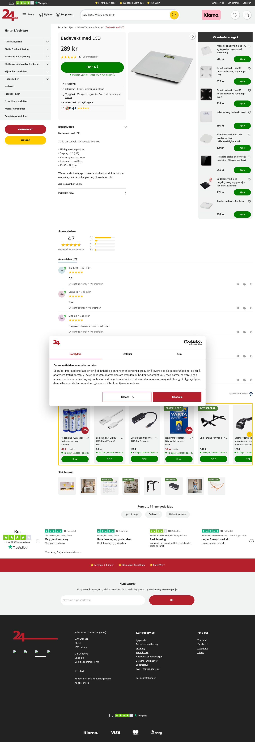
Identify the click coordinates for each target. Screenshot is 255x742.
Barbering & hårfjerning (17, 57)
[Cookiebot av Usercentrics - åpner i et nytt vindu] (186, 342)
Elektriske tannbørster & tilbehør (22, 64)
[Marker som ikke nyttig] (245, 284)
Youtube (201, 640)
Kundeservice (217, 3)
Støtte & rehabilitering (17, 49)
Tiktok (200, 653)
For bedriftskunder (146, 678)
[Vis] (125, 193)
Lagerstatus (142, 665)
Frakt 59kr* (155, 3)
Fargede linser (12, 94)
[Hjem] (10, 15)
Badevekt (10, 87)
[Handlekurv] (247, 15)
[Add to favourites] (192, 36)
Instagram (202, 649)
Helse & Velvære (16, 30)
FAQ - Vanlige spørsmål (148, 669)
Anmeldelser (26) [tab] (67, 259)
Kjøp (242, 59)
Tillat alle (177, 396)
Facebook (202, 644)
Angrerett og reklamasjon (149, 657)
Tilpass (125, 396)
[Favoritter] (235, 15)
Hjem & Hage (131, 514)
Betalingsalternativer (147, 661)
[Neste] (249, 434)
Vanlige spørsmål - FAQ (87, 662)
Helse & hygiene (13, 42)
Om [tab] (179, 353)
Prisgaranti (25, 129)
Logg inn (247, 3)
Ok (171, 600)
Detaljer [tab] (127, 353)
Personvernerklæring (147, 644)
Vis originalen (96, 284)
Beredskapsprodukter (16, 116)
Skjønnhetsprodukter (16, 72)
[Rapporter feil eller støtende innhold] (251, 284)
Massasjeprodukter (15, 109)
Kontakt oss (142, 653)
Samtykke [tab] (76, 353)
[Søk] (174, 15)
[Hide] (125, 127)
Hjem (71, 27)
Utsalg (25, 140)
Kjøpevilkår (141, 640)
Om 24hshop (234, 3)
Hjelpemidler (12, 79)
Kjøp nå (92, 67)
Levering (140, 649)
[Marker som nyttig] (238, 284)
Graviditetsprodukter (16, 101)
